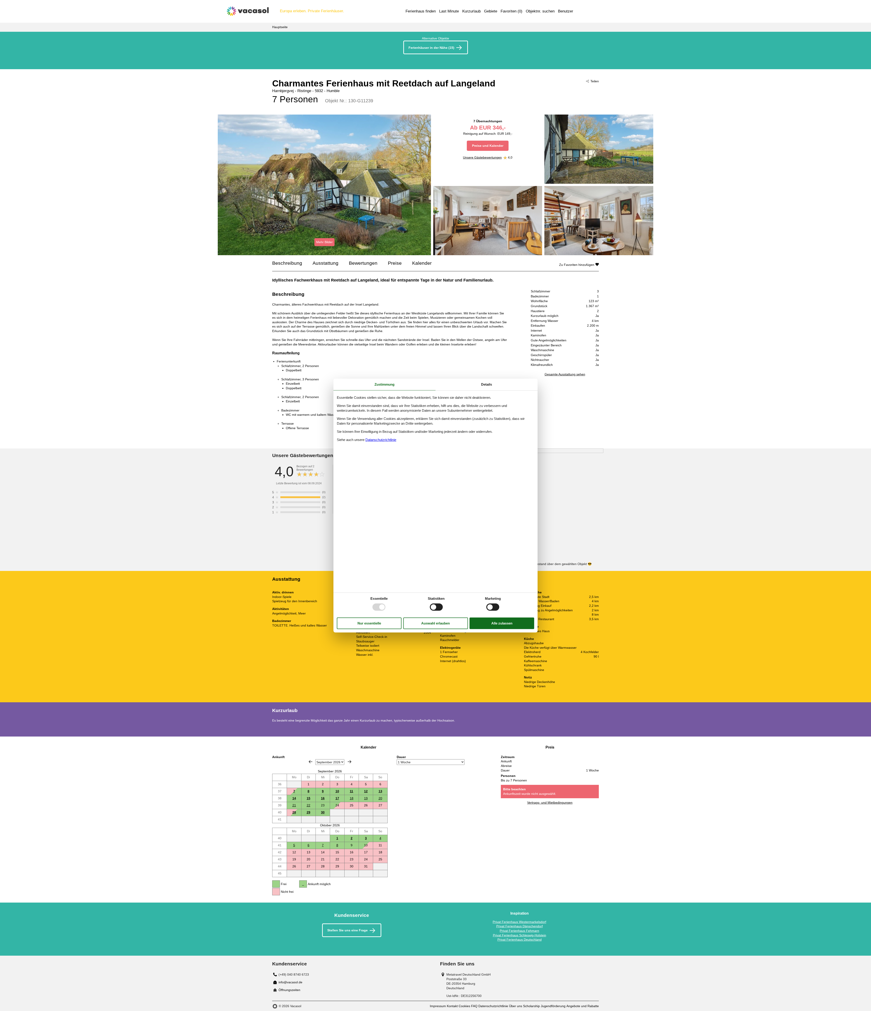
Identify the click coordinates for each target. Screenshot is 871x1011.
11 (351, 791)
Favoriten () (511, 11)
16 (323, 798)
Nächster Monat (349, 761)
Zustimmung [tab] (384, 384)
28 (294, 812)
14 (294, 798)
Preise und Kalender (487, 145)
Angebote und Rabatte (582, 1006)
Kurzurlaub (471, 11)
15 (308, 798)
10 (337, 791)
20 (380, 798)
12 (366, 791)
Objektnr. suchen (540, 11)
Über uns (515, 1006)
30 (323, 812)
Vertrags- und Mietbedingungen (550, 802)
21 (294, 805)
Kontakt (452, 1006)
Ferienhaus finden (421, 11)
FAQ (474, 1006)
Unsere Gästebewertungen (482, 157)
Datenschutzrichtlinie (493, 1006)
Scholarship (531, 1006)
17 (337, 798)
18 (351, 798)
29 (308, 812)
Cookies (464, 1006)
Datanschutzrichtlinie (380, 440)
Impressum (438, 1006)
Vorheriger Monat (310, 761)
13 (380, 791)
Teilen (594, 81)
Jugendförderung (553, 1006)
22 (308, 805)
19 (366, 798)
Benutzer (565, 11)
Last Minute (449, 11)
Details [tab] (486, 384)
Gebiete (490, 11)
